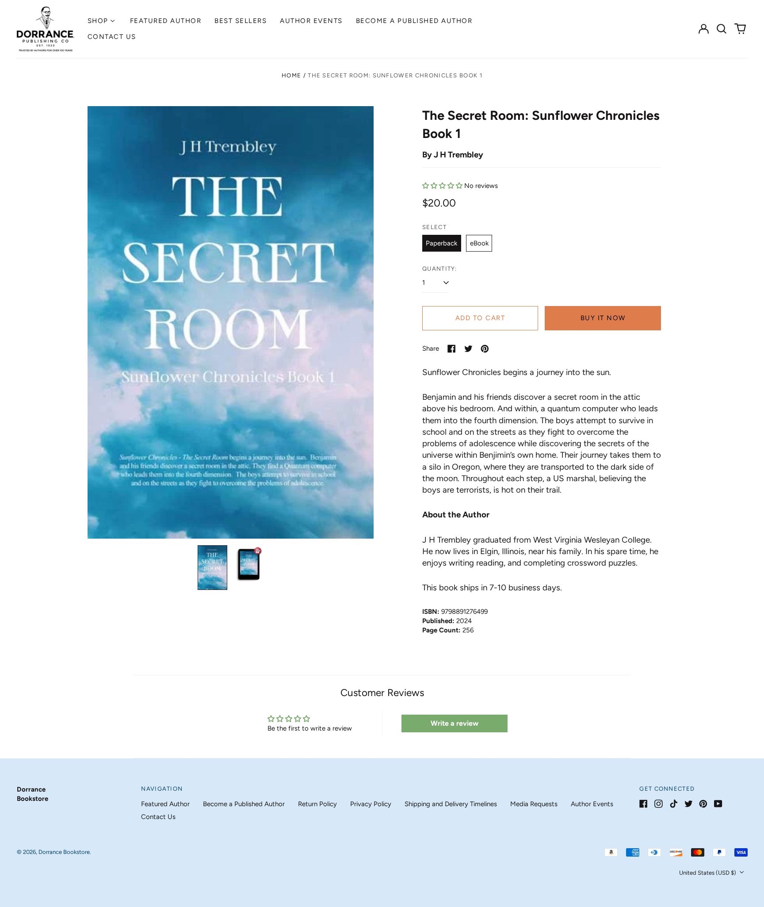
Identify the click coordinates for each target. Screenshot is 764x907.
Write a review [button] (454, 723)
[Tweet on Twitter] (468, 348)
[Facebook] (643, 804)
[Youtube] (718, 804)
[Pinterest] (703, 804)
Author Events (311, 21)
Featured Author (166, 21)
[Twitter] (688, 804)
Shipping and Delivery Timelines (451, 804)
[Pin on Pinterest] (485, 348)
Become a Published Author (414, 21)
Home (291, 75)
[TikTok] (673, 804)
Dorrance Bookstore (64, 852)
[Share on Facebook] (451, 348)
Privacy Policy (370, 804)
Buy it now (603, 318)
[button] (722, 28)
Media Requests (534, 804)
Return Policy (317, 804)
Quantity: (439, 268)
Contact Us (112, 37)
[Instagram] (658, 804)
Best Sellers (240, 21)
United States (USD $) (708, 872)
